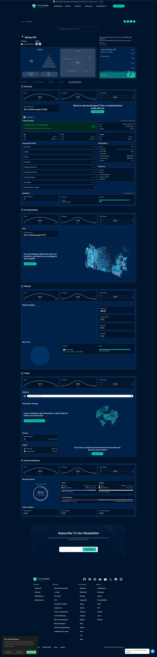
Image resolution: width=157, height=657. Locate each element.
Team (99, 616)
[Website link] (36, 44)
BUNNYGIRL (67, 352)
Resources (100, 592)
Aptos (82, 604)
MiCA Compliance (60, 623)
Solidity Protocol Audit (61, 631)
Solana (82, 627)
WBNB (77, 352)
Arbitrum (83, 612)
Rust (81, 631)
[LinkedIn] (100, 579)
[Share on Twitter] (127, 21)
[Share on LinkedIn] (131, 21)
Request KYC (30, 264)
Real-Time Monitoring (61, 619)
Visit (101, 1)
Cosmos (82, 616)
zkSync (82, 608)
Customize (31, 652)
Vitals (61, 82)
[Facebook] (115, 579)
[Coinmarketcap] (94, 579)
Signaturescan (39, 600)
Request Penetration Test (34, 421)
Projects (99, 612)
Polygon (82, 596)
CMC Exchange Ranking (61, 627)
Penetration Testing (60, 604)
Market (51, 82)
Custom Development (61, 612)
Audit (99, 604)
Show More (102, 45)
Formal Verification (60, 616)
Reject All (8, 652)
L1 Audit (56, 592)
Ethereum (83, 588)
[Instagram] (121, 579)
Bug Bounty (58, 608)
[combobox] (29, 117)
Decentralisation (75, 82)
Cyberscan (29, 21)
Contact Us (119, 6)
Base (81, 623)
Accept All (19, 652)
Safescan (37, 592)
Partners (100, 619)
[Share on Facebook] (124, 21)
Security (24, 82)
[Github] (84, 579)
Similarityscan (39, 596)
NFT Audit (57, 596)
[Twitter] (110, 579)
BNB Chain (83, 592)
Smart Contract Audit (61, 588)
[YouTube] (105, 579)
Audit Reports (58, 6)
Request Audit (97, 111)
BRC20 (82, 619)
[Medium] (89, 579)
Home (23, 21)
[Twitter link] (40, 44)
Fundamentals (38, 82)
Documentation (102, 600)
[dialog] (20, 645)
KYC (55, 600)
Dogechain (83, 600)
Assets (99, 596)
